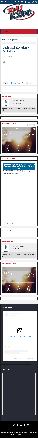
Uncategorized (13, 39)
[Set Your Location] (34, 128)
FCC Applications (22, 435)
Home (3, 39)
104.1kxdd (18, 358)
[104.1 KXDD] (19, 12)
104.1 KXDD (8, 358)
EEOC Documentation (28, 433)
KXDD (17, 103)
